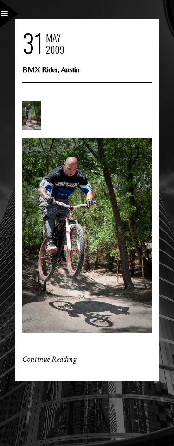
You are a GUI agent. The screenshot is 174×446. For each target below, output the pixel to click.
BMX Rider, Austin (50, 69)
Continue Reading (49, 359)
